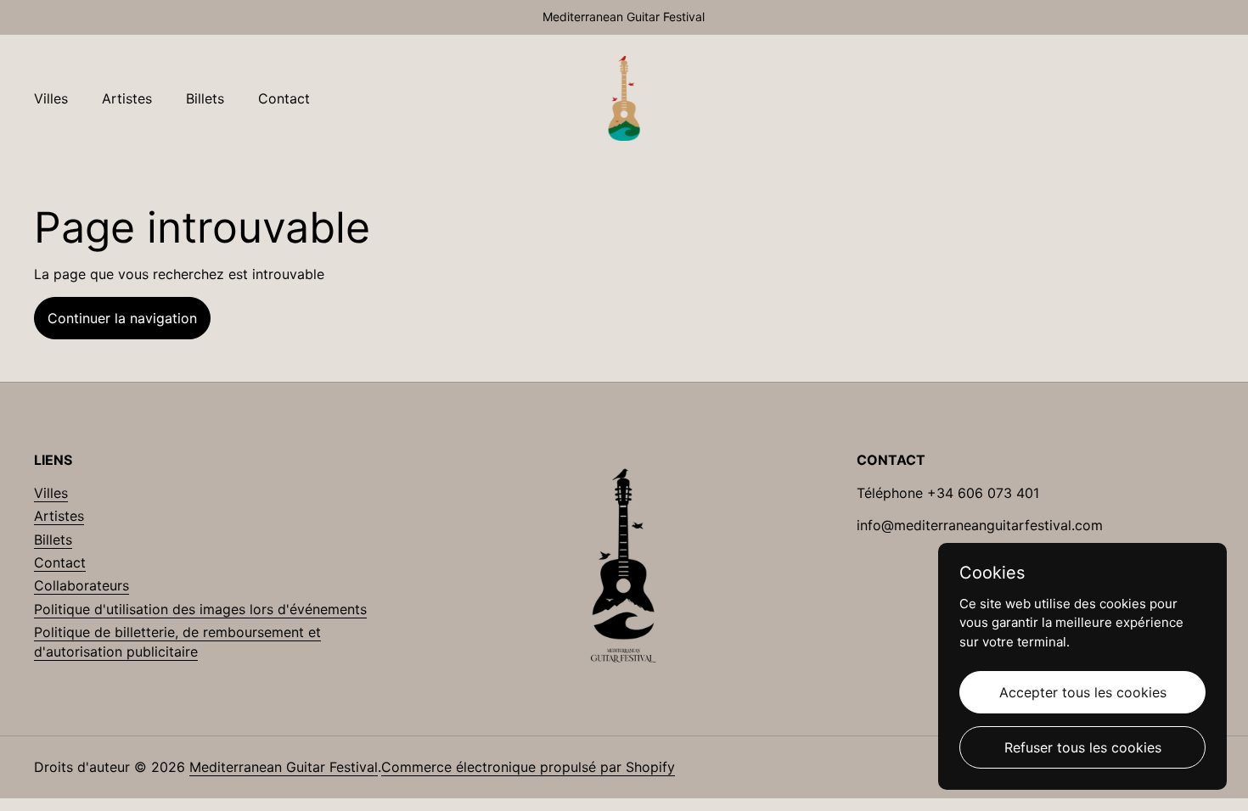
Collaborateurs (81, 585)
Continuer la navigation (122, 318)
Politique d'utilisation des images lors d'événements (200, 609)
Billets (53, 539)
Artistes (59, 515)
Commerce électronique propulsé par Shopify (528, 766)
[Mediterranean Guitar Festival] (624, 98)
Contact (60, 562)
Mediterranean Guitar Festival (283, 766)
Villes (51, 492)
